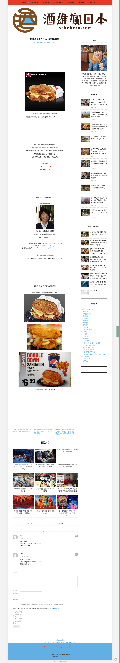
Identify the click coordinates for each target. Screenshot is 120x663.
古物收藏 (85, 323)
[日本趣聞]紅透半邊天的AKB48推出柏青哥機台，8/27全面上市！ (68, 513)
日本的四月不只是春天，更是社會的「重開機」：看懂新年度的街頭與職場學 (99, 200)
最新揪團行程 (87, 314)
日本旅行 (24, 2)
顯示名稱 (15, 590)
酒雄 (62, 523)
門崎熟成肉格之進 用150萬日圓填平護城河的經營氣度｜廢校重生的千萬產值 (99, 127)
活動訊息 (85, 311)
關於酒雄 (93, 2)
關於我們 (56, 661)
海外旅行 (82, 2)
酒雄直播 (85, 327)
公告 (84, 363)
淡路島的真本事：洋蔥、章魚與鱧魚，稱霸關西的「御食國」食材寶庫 (99, 114)
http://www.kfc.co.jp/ (49, 246)
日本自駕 (35, 2)
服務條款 (56, 608)
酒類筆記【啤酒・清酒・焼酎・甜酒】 (95, 354)
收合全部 (90, 309)
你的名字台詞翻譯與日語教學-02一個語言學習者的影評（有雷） (98, 284)
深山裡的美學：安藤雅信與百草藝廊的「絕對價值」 (99, 187)
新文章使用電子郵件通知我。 (18, 621)
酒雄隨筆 (87, 341)
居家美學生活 (58, 2)
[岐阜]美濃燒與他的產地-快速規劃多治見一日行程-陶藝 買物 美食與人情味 (98, 243)
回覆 (76, 535)
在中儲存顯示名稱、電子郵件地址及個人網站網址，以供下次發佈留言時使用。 (42, 604)
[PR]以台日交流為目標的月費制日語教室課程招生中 (60, 642)
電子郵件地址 (16, 595)
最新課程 (85, 316)
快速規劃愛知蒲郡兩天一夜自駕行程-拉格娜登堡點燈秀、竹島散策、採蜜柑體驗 (43, 431)
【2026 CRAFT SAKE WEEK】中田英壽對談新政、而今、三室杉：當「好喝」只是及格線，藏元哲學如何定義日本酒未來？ (99, 102)
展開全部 (83, 309)
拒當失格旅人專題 (89, 352)
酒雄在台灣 (86, 356)
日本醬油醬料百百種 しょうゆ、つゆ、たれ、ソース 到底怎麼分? (98, 268)
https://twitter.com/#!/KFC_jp (53, 243)
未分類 (85, 334)
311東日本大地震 (89, 347)
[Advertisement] (45, 58)
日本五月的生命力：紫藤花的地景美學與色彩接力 (99, 138)
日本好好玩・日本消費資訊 (42, 42)
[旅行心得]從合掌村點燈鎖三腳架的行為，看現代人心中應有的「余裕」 (23, 467)
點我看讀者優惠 (60, 640)
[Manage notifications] (115, 659)
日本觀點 (46, 2)
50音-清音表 (93, 290)
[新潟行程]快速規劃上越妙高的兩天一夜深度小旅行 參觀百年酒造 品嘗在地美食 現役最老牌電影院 (98, 277)
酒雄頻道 (85, 318)
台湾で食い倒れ (87, 329)
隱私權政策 (50, 608)
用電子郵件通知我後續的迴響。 (18, 614)
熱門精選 (85, 325)
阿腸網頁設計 (63, 656)
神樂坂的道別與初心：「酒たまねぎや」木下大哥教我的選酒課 (99, 176)
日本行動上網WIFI (89, 349)
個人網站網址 (16, 600)
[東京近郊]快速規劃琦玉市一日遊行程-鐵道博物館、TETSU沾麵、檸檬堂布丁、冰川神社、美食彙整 (98, 252)
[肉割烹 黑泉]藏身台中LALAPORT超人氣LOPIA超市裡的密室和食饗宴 (98, 259)
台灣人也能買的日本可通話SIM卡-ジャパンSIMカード (99, 211)
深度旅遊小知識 (90, 345)
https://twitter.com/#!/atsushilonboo (57, 248)
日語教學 (71, 2)
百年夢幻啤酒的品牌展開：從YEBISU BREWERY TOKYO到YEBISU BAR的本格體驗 (99, 151)
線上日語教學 (87, 358)
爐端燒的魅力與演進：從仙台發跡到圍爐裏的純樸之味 (99, 162)
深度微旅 (85, 320)
